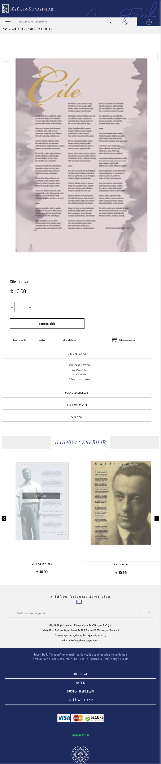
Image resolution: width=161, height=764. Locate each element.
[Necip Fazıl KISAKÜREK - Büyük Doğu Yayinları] (28, 8)
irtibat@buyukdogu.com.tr (85, 640)
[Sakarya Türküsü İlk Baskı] (31, 501)
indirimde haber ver (70, 339)
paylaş (42, 339)
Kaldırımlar (110, 564)
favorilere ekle (19, 339)
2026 (85, 735)
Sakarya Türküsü (31, 563)
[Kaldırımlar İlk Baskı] (109, 503)
